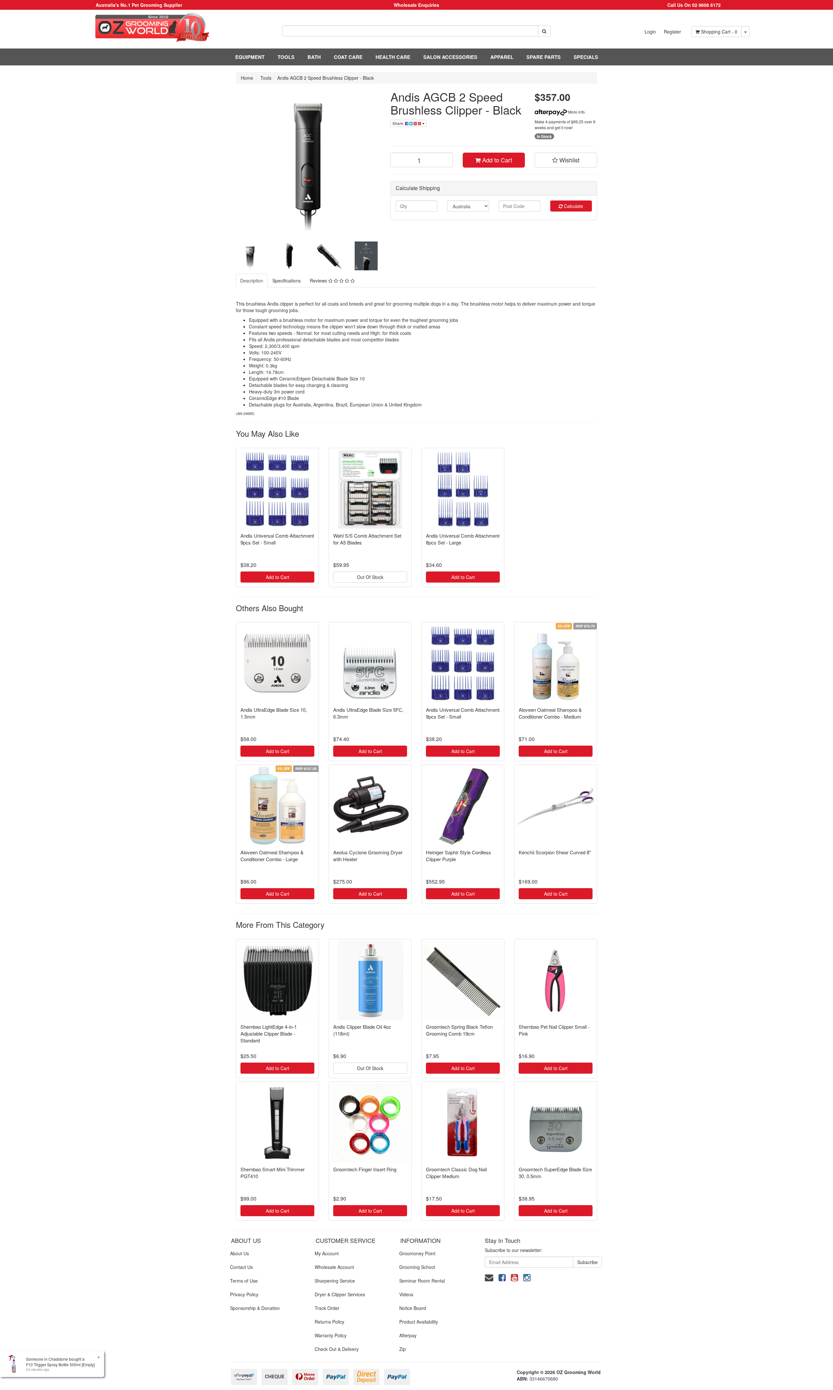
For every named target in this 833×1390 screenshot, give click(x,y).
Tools (265, 78)
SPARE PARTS (543, 57)
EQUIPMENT (250, 57)
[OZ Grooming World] (139, 27)
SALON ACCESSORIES (450, 57)
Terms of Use (244, 1280)
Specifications (286, 280)
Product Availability (418, 1321)
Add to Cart (496, 160)
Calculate (573, 206)
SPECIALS (586, 57)
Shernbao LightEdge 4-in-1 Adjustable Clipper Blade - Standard (268, 1033)
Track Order (327, 1308)
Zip (402, 1349)
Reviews (319, 280)
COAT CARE (348, 57)
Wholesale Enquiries (416, 5)
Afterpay (407, 1335)
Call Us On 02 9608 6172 (694, 5)
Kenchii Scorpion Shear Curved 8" (555, 852)
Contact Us (241, 1267)
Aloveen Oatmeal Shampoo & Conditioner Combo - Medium (550, 713)
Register (672, 31)
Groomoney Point (417, 1253)
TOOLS (286, 57)
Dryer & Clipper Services (340, 1294)
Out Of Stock (370, 577)
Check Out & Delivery (337, 1349)
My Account (327, 1253)
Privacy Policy (244, 1294)
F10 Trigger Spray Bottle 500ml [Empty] (60, 1364)
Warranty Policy (331, 1335)
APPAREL (501, 57)
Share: (398, 123)
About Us (239, 1253)
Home (247, 78)
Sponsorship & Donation (255, 1308)
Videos (406, 1294)
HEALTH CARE (393, 57)
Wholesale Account (334, 1267)
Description (251, 280)
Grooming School (417, 1267)
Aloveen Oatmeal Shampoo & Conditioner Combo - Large (272, 855)
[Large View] (250, 255)
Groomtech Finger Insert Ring (364, 1169)
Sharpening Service (335, 1280)
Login (650, 31)
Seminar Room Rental (422, 1280)
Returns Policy (329, 1321)
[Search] (544, 30)
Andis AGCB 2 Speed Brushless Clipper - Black (325, 78)
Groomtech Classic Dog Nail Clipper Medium (456, 1172)
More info (576, 112)
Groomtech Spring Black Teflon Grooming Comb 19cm (459, 1030)
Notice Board (412, 1308)
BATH (314, 57)
